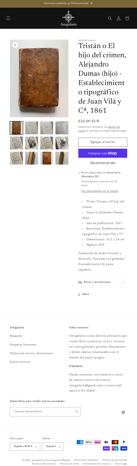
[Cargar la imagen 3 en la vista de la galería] (46, 127)
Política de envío (69, 464)
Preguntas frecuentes (23, 344)
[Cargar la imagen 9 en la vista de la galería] (16, 158)
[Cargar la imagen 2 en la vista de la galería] (31, 127)
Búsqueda (16, 336)
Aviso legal (121, 464)
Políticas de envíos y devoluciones (31, 353)
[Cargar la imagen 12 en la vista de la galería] (61, 158)
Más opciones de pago (103, 162)
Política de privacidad (114, 460)
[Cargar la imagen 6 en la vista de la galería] (31, 143)
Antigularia (38, 460)
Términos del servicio (44, 464)
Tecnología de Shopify (57, 460)
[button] (8, 18)
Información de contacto (97, 464)
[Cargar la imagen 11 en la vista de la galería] (46, 158)
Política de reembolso (86, 460)
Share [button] (85, 294)
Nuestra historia (20, 362)
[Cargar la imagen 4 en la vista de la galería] (61, 127)
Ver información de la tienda (99, 191)
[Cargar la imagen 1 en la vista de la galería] (16, 127)
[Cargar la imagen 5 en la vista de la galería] (16, 143)
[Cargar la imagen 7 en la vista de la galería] (46, 143)
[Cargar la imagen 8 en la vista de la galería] (61, 143)
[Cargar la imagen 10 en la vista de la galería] (31, 158)
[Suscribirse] (76, 411)
